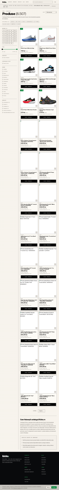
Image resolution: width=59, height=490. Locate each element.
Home (3, 11)
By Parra (37, 21)
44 (11, 38)
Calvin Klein (6, 24)
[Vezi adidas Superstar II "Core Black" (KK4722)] (29, 225)
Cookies (44, 474)
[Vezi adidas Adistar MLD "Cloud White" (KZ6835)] (48, 353)
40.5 (15, 34)
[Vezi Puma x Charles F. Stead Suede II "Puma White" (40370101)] (29, 129)
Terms (43, 469)
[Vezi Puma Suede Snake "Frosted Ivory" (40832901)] (48, 225)
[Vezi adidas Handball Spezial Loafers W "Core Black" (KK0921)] (29, 321)
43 (4, 38)
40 (11, 34)
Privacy (44, 471)
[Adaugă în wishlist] (36, 44)
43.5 (8, 38)
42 (11, 36)
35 (4, 30)
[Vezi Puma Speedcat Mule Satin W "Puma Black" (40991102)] (29, 353)
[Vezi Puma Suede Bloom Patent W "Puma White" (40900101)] (48, 289)
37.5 (8, 32)
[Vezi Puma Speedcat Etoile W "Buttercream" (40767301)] (48, 129)
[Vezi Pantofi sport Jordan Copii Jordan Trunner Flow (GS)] (29, 68)
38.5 (15, 32)
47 (4, 43)
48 (11, 43)
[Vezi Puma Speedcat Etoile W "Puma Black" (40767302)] (48, 321)
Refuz (48, 487)
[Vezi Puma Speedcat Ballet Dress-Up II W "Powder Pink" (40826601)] (29, 289)
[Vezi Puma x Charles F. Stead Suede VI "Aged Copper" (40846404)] (29, 161)
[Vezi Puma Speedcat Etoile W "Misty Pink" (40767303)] (48, 193)
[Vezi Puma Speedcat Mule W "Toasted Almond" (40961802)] (29, 193)
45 (4, 41)
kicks (4, 2)
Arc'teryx (18, 21)
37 (4, 32)
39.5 (8, 34)
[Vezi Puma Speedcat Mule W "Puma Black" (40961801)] (48, 161)
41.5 (8, 36)
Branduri (27, 462)
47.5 (8, 43)
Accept (54, 487)
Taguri (43, 464)
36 (11, 30)
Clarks (18, 24)
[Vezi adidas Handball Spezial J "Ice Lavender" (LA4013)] (48, 257)
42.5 (15, 36)
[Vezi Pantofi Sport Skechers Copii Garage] (48, 98)
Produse (27, 457)
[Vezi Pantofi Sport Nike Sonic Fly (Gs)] (29, 98)
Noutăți (44, 462)
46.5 (15, 41)
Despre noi (28, 469)
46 (11, 41)
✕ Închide (53, 6)
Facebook (27, 479)
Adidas (12, 21)
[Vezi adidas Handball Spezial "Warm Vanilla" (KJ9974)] (48, 384)
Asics (24, 21)
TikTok (26, 481)
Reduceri (27, 459)
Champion (13, 24)
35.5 (8, 30)
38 (11, 32)
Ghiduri (44, 457)
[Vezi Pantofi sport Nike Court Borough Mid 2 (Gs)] (48, 68)
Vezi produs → (29, 55)
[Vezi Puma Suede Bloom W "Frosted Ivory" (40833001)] (29, 257)
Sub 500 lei (28, 464)
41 (4, 36)
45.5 (8, 41)
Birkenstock (30, 21)
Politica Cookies (17, 488)
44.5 (15, 38)
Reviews (44, 459)
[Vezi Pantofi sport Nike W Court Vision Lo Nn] (48, 37)
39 (4, 34)
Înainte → (41, 410)
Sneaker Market (29, 471)
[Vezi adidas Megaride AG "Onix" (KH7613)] (29, 384)
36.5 (15, 30)
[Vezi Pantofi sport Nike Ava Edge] (29, 37)
